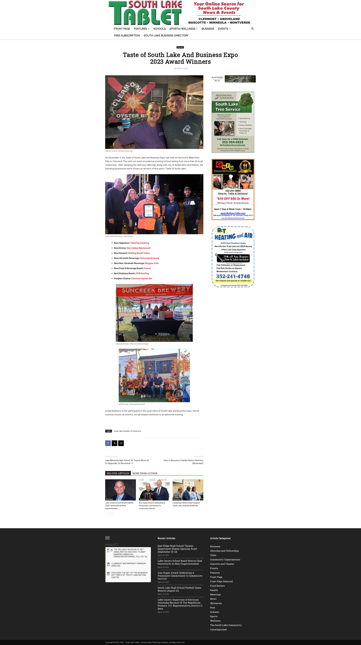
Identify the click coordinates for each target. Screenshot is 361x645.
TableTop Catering (140, 243)
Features (140, 28)
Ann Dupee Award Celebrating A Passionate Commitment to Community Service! (152, 505)
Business (208, 28)
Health (214, 590)
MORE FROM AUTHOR (145, 473)
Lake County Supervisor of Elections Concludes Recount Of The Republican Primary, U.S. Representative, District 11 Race (180, 604)
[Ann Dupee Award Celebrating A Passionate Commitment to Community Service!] (154, 489)
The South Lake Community (226, 625)
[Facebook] (108, 443)
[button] (252, 29)
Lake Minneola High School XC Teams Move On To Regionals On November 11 (127, 462)
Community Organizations (225, 559)
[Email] (121, 443)
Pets (212, 607)
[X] (114, 443)
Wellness (215, 620)
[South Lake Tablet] (180, 12)
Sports (213, 616)
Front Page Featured (221, 581)
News (213, 598)
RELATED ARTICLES (118, 473)
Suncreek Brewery (149, 258)
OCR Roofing (142, 273)
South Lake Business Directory (166, 35)
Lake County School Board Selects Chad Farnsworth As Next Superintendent (119, 505)
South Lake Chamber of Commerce (127, 431)
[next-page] (111, 514)
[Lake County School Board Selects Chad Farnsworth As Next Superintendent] (120, 489)
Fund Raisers (217, 585)
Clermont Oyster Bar (141, 278)
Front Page (122, 28)
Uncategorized (218, 629)
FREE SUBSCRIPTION (127, 35)
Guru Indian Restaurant (139, 248)
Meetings (215, 594)
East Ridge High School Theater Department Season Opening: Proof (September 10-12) (177, 548)
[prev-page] (107, 514)
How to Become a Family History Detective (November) (183, 462)
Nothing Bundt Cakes (139, 253)
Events (223, 28)
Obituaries (216, 603)
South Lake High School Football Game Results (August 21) (179, 589)
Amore (147, 268)
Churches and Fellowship (224, 550)
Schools (159, 28)
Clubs (213, 555)
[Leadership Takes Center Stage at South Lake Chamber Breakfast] (188, 489)
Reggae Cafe (152, 263)
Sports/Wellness (182, 28)
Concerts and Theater (222, 563)
